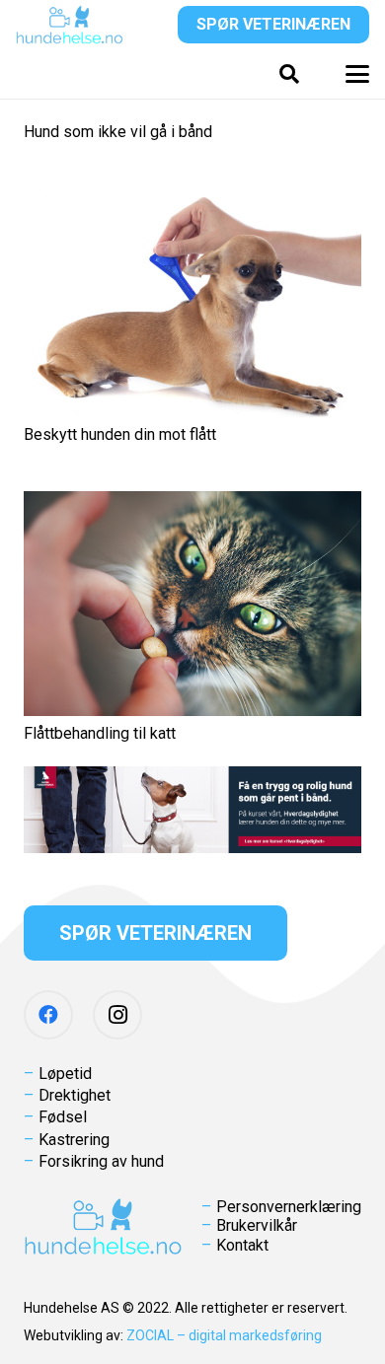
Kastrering (74, 1139)
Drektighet (74, 1095)
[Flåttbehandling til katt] (192, 603)
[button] (289, 74)
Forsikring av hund (101, 1161)
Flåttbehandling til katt (100, 733)
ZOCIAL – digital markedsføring (224, 1335)
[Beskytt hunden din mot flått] (192, 302)
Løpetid (65, 1073)
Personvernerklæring (288, 1206)
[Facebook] (48, 1015)
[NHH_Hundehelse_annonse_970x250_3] (192, 809)
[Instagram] (117, 1015)
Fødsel (62, 1117)
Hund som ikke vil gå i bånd (118, 131)
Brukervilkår (256, 1225)
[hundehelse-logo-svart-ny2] (69, 24)
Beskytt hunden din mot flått (120, 434)
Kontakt (242, 1245)
